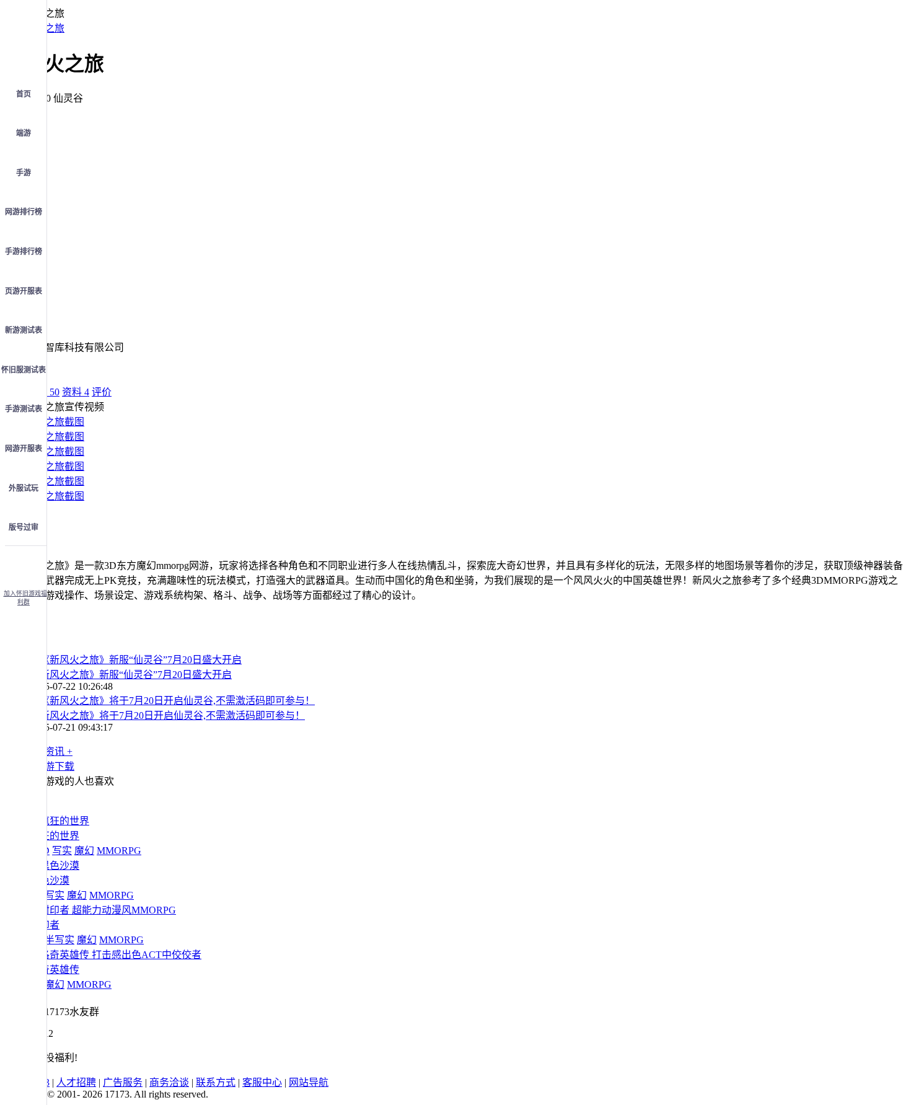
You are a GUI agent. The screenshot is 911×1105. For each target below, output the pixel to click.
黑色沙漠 (49, 880)
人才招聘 (76, 1082)
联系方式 (215, 1082)
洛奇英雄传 (54, 969)
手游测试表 (23, 409)
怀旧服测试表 (23, 370)
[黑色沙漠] (54, 865)
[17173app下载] (23, 564)
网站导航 (308, 1082)
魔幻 (84, 850)
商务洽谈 (169, 1082)
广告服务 (123, 1082)
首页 (23, 94)
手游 (23, 173)
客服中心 (262, 1082)
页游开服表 (23, 291)
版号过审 (23, 527)
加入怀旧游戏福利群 (25, 597)
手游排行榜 (23, 251)
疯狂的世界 (54, 835)
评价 (102, 392)
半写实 (59, 940)
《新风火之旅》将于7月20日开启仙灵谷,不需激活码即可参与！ (167, 715)
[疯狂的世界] (59, 821)
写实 (62, 850)
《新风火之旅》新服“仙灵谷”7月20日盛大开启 (131, 674)
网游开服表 (23, 448)
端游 (23, 133)
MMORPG (119, 850)
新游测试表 (23, 330)
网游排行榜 (23, 212)
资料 (75, 392)
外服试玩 (23, 488)
